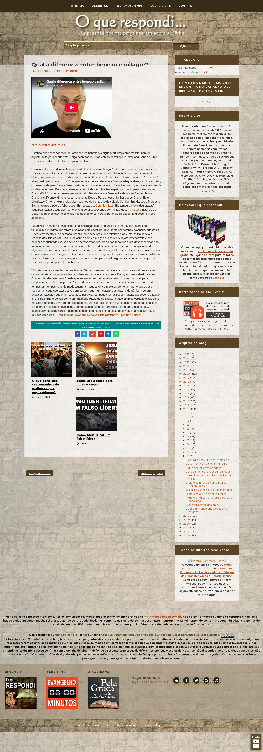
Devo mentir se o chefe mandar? (206, 463)
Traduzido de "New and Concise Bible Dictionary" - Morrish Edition (98, 314)
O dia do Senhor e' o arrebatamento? (210, 489)
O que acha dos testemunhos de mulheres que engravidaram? (45, 386)
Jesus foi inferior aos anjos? (203, 504)
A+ (256, 741)
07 (188, 432)
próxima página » (152, 473)
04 (188, 444)
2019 (186, 377)
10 (188, 420)
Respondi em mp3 (129, 6)
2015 (186, 393)
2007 (186, 527)
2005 (187, 535)
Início (79, 6)
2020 (187, 373)
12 (188, 413)
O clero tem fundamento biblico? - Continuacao (208, 484)
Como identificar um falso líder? (94, 437)
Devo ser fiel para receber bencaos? (209, 471)
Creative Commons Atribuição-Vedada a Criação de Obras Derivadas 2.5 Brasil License (207, 572)
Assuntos (100, 6)
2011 (186, 409)
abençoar (45, 71)
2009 (187, 520)
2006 (186, 531)
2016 (186, 389)
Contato (185, 6)
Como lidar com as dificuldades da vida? (208, 477)
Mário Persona (174, 725)
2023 (186, 362)
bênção (59, 71)
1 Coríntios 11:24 (103, 205)
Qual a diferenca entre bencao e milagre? (206, 510)
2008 (187, 523)
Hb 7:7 (65, 181)
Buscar (187, 46)
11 (187, 417)
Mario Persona (64, 635)
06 (188, 436)
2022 (186, 366)
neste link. (207, 190)
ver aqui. (219, 277)
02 (188, 452)
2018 (186, 381)
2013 (186, 401)
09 (188, 424)
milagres (72, 71)
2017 (186, 385)
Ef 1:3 (45, 193)
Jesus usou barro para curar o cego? (95, 382)
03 (188, 448)
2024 (186, 358)
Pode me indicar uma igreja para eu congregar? (209, 499)
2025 (186, 354)
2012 (186, 405)
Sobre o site (160, 6)
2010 (186, 515)
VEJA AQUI (207, 101)
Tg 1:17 (134, 209)
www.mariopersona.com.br (162, 616)
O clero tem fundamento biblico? (207, 493)
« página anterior (40, 473)
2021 (186, 370)
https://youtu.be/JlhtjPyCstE (48, 144)
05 (188, 440)
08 (188, 428)
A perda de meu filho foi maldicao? (208, 460)
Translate (205, 72)
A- (256, 746)
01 (188, 456)
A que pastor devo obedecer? (205, 467)
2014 (186, 397)
